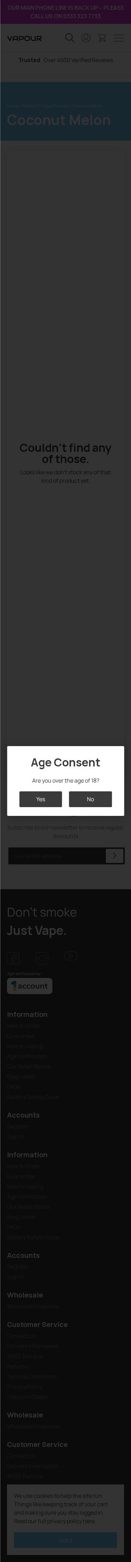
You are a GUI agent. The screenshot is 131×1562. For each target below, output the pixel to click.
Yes (40, 799)
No (90, 799)
